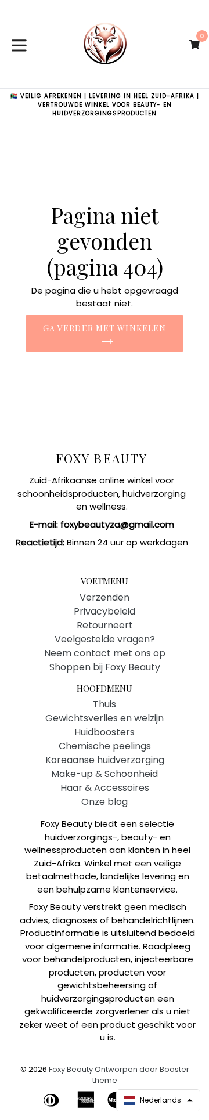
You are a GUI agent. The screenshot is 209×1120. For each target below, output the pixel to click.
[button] (158, 1100)
